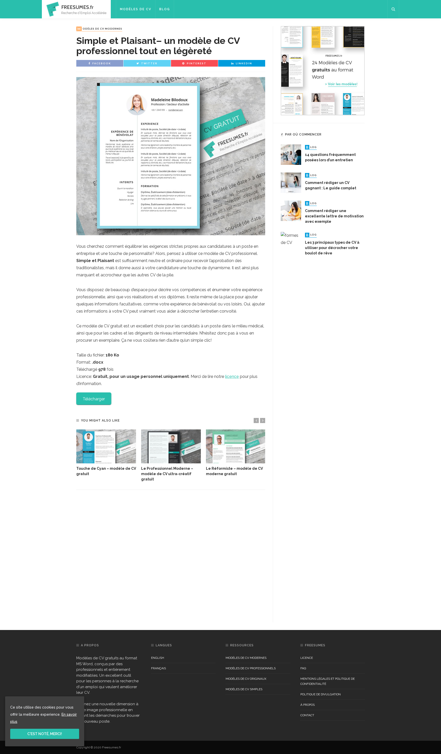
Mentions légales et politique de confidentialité (327, 681)
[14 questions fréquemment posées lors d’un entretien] (291, 154)
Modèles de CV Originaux (246, 679)
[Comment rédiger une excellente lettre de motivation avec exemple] (291, 210)
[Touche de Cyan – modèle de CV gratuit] (106, 446)
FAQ (303, 668)
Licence (306, 658)
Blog (164, 9)
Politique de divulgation (320, 694)
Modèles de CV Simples (244, 689)
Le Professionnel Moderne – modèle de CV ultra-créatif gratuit (167, 473)
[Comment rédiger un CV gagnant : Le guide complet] (291, 182)
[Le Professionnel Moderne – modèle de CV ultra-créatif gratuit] (171, 446)
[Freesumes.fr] (76, 8)
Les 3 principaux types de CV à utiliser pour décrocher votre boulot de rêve (332, 247)
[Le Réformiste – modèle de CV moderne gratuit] (236, 446)
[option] (106, 453)
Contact (307, 715)
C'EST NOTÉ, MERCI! (44, 734)
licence (232, 376)
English (157, 658)
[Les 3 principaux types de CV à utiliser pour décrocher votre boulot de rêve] (291, 423)
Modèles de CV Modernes (99, 29)
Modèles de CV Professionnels (251, 668)
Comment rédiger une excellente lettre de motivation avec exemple (334, 216)
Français (158, 668)
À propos (307, 705)
